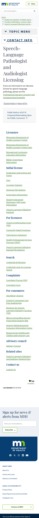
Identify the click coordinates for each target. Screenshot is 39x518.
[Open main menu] (31, 4)
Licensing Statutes (14, 185)
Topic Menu (19, 31)
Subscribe (11, 430)
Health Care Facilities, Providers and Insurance (20, 20)
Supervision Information (17, 194)
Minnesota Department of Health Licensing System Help (19, 146)
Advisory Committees (9, 478)
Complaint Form (13, 285)
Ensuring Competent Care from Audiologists (17, 301)
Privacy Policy (7, 490)
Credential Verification (16, 262)
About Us (5, 470)
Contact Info (19, 40)
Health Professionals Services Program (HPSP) (19, 241)
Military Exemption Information (14, 161)
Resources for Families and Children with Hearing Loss (17, 334)
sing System (22, 140)
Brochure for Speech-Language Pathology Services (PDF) (19, 310)
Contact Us (11, 369)
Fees (8, 180)
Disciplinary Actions (14, 295)
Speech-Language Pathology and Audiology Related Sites (18, 357)
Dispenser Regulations (15, 190)
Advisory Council (13, 346)
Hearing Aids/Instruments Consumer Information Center (19, 326)
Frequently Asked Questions (18, 230)
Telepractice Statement (16, 235)
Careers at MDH (17, 507)
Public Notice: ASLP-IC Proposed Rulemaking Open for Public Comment (19, 115)
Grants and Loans (8, 474)
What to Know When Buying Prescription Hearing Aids (18, 319)
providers (31, 383)
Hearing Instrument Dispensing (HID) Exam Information (16, 202)
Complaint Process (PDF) (17, 280)
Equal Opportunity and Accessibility (14, 494)
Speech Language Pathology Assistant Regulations (18, 248)
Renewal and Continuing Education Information (16, 153)
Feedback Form (7, 498)
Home (4, 17)
